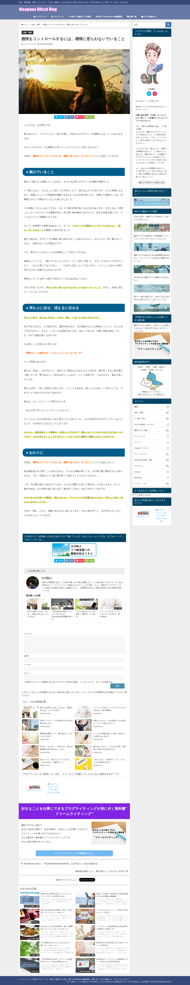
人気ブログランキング (34, 790)
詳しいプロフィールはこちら (152, 182)
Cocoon (151, 472)
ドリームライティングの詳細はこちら (74, 853)
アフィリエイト (151, 454)
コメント (28, 634)
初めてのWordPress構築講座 (110, 17)
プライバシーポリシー (121, 979)
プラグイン (151, 466)
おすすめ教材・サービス (151, 424)
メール (28, 664)
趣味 (151, 407)
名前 (26, 656)
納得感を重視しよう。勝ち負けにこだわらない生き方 (100, 871)
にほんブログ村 (53, 792)
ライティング (151, 436)
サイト (27, 673)
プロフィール (58, 17)
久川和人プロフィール (39, 979)
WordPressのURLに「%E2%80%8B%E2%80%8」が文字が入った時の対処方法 (61, 864)
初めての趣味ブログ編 (58, 979)
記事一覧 (133, 17)
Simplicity (151, 478)
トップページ (41, 17)
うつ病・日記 (151, 419)
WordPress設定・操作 (151, 460)
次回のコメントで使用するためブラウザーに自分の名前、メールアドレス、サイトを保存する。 (70, 682)
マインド (151, 442)
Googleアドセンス (151, 448)
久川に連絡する (149, 17)
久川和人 (47, 578)
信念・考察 (27, 32)
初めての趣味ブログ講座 (81, 17)
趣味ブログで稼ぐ (151, 430)
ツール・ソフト (151, 484)
